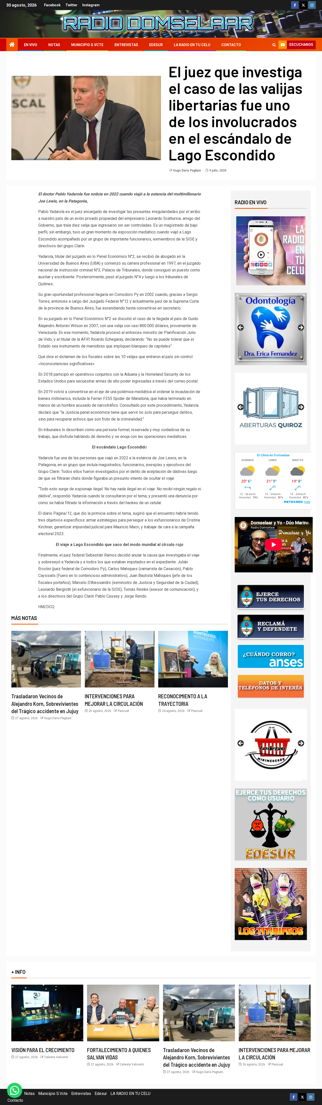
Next (300, 328)
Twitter (71, 5)
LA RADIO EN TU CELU (192, 45)
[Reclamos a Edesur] (271, 824)
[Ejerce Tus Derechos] (271, 596)
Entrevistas (126, 45)
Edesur (156, 45)
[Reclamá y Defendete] (271, 626)
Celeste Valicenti (56, 1057)
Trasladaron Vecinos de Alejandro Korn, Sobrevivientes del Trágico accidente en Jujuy (44, 703)
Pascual (123, 711)
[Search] (274, 45)
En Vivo (30, 45)
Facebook (52, 5)
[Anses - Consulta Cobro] (271, 656)
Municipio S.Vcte (87, 45)
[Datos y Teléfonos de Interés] (271, 686)
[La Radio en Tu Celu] (270, 250)
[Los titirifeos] (271, 903)
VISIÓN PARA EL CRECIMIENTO (42, 1050)
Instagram (91, 5)
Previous (241, 328)
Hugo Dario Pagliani (187, 170)
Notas (54, 45)
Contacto (231, 45)
